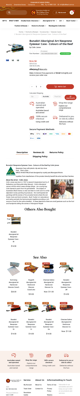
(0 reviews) (44, 51)
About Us (9, 4)
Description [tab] (22, 152)
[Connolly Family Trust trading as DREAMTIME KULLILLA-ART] (40, 12)
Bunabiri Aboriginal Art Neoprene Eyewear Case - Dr (13, 324)
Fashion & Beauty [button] (21, 26)
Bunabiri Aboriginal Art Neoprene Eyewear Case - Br (13, 237)
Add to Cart (62, 87)
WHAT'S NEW (14, 21)
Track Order (27, 389)
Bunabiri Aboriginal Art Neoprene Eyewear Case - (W (66, 285)
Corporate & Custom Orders (40, 2)
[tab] (22, 152)
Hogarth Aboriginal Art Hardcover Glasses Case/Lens (31, 285)
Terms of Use (51, 385)
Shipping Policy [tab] (40, 156)
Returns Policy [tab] (56, 152)
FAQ (42, 4)
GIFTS (4, 21)
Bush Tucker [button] (71, 21)
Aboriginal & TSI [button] (49, 21)
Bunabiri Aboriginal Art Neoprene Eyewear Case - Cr (31, 324)
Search (9, 13)
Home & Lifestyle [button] (38, 26)
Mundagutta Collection (57, 26)
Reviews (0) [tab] (38, 152)
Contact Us (31, 4)
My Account (62, 12)
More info (43, 69)
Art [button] (60, 21)
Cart (72, 12)
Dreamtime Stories (20, 4)
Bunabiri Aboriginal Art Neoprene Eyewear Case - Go (48, 324)
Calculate (70, 98)
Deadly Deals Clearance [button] (30, 21)
